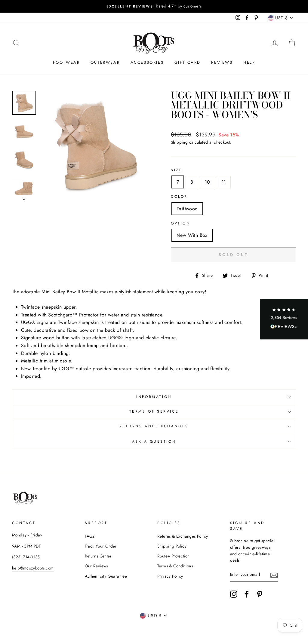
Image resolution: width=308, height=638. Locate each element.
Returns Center (98, 556)
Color (179, 196)
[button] (284, 319)
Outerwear (105, 62)
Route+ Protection (173, 556)
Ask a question (154, 441)
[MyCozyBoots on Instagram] (233, 594)
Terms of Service (154, 411)
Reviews (222, 62)
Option (180, 223)
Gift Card (187, 62)
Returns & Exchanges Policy (182, 536)
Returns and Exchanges (154, 426)
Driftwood (187, 208)
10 (207, 182)
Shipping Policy (171, 546)
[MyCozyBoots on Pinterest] (259, 594)
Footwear (66, 62)
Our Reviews (96, 566)
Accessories (147, 62)
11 (224, 182)
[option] (154, 6)
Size (176, 170)
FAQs (90, 536)
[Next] (24, 198)
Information (154, 396)
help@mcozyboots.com (33, 568)
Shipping (179, 142)
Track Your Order (101, 546)
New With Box (192, 235)
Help (249, 62)
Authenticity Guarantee (106, 576)
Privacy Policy (170, 576)
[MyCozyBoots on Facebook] (246, 594)
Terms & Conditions (175, 566)
